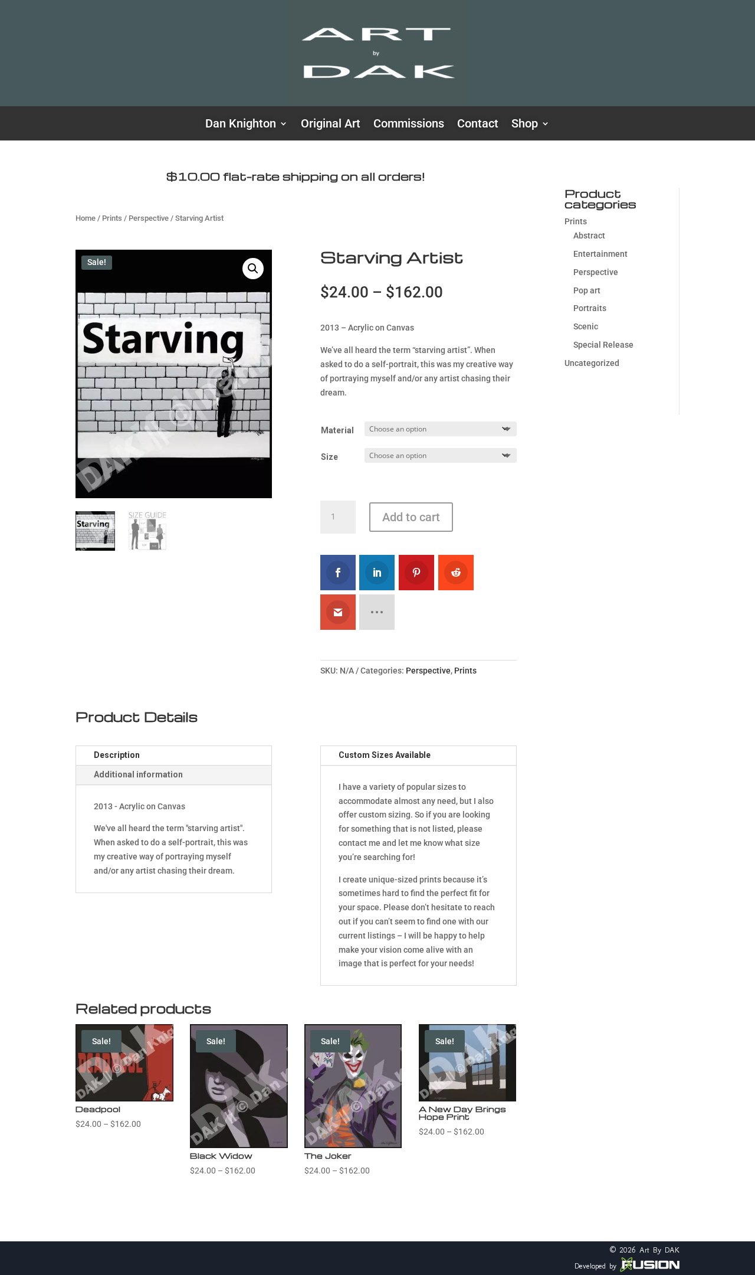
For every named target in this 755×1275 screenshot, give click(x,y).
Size (329, 457)
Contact (477, 124)
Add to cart (411, 517)
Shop (524, 124)
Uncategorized (591, 363)
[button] (253, 268)
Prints (112, 218)
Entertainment (600, 254)
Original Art (330, 124)
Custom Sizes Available (385, 755)
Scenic (585, 326)
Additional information (138, 774)
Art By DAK (659, 1249)
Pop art (586, 290)
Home (86, 218)
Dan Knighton (240, 124)
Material (337, 430)
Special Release (603, 344)
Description (117, 755)
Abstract (589, 235)
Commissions (408, 124)
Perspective (149, 218)
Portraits (589, 308)
